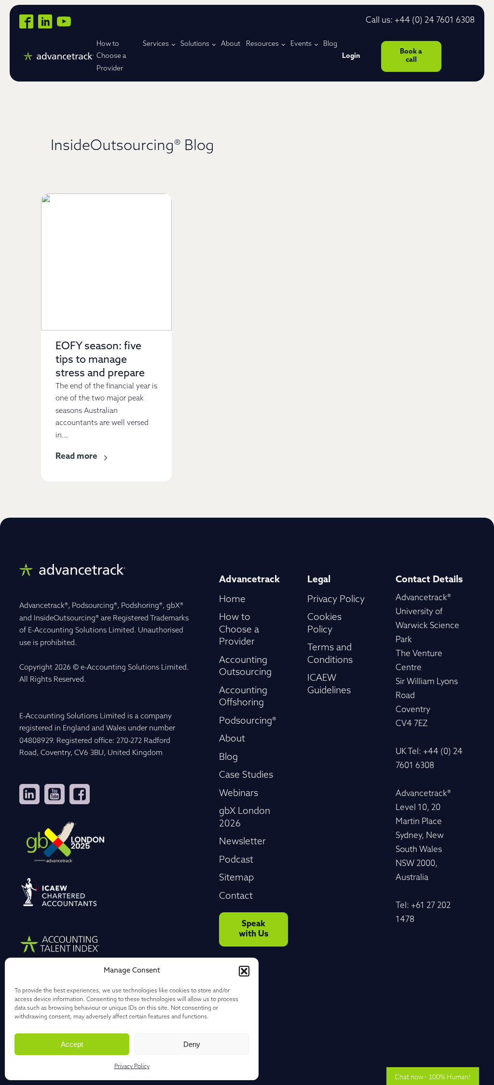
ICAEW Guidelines (329, 685)
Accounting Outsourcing (245, 667)
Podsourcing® (247, 721)
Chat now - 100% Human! (432, 1076)
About (230, 44)
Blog (330, 44)
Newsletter (242, 842)
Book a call (411, 56)
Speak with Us (253, 929)
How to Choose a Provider (111, 56)
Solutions (194, 44)
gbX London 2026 (244, 818)
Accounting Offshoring (243, 697)
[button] (244, 971)
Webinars (238, 793)
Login (351, 56)
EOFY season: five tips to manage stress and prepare (100, 360)
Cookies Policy (324, 624)
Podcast (236, 860)
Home (232, 599)
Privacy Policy (132, 1067)
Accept (72, 1044)
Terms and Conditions (330, 654)
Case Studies (246, 775)
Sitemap (236, 878)
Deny (191, 1044)
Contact (236, 896)
